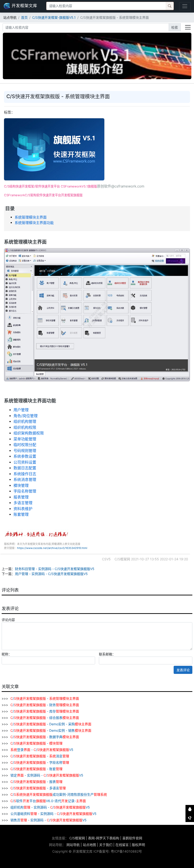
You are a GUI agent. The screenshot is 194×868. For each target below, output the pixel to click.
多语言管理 (22, 502)
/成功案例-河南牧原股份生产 (58, 794)
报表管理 (21, 497)
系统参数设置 (24, 456)
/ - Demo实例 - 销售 (50, 730)
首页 (24, 17)
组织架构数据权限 (28, 433)
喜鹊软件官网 (132, 838)
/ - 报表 (36, 782)
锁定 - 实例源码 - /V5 (46, 775)
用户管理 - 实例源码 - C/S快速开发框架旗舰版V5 (51, 574)
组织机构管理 (24, 421)
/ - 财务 (44, 705)
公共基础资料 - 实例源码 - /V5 (53, 814)
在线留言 (122, 845)
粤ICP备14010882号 (126, 851)
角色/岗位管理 (25, 415)
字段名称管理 (24, 491)
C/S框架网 (77, 838)
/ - (44, 698)
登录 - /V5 (41, 750)
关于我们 (105, 845)
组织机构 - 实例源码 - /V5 (49, 807)
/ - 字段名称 (39, 762)
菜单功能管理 (24, 439)
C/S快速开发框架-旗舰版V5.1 (54, 17)
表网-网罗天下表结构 (103, 838)
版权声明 (138, 845)
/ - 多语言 (38, 788)
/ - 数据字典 (44, 737)
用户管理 (21, 409)
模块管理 (21, 485)
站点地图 (89, 845)
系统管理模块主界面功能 (34, 222)
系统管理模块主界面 (31, 217)
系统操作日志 (24, 473)
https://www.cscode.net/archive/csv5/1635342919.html (52, 548)
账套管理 (21, 514)
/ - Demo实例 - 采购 (50, 724)
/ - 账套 (36, 769)
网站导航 (73, 845)
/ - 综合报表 (44, 718)
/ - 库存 (44, 711)
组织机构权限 (24, 427)
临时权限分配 (24, 444)
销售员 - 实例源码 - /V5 (48, 820)
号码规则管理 (24, 450)
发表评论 (183, 670)
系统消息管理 (24, 479)
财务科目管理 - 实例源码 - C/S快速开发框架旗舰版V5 (54, 569)
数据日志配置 (24, 468)
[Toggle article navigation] (188, 27)
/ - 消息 (39, 756)
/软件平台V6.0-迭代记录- (48, 801)
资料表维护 (22, 508)
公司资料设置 (24, 462)
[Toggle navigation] (185, 6)
